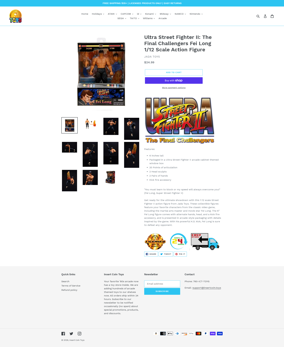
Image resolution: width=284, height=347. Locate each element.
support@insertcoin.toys (206, 287)
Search (65, 281)
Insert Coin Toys (76, 340)
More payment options (173, 87)
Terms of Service (70, 285)
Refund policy (69, 290)
